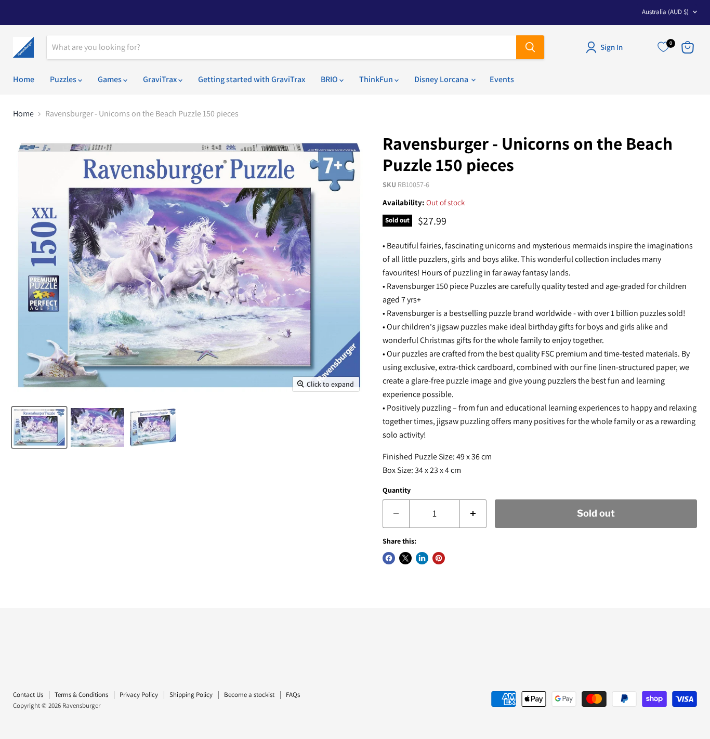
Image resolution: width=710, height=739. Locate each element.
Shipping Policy (191, 694)
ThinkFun (377, 79)
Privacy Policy (139, 694)
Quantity (397, 490)
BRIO (330, 79)
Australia (665, 11)
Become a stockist (249, 694)
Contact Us (28, 694)
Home (23, 79)
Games (110, 79)
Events (502, 79)
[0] (663, 47)
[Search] (530, 47)
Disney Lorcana (442, 79)
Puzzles (64, 79)
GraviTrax (160, 79)
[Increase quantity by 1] (473, 513)
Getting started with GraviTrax (251, 79)
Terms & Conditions (81, 694)
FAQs (293, 694)
